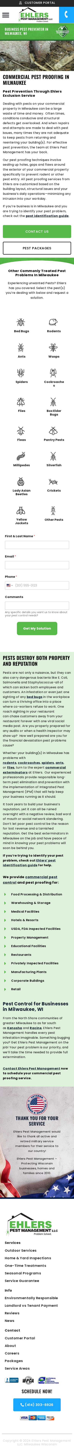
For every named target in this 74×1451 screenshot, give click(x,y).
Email (10, 556)
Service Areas (17, 1368)
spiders (48, 763)
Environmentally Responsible (31, 1298)
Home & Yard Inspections (28, 1258)
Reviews (12, 1313)
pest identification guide (47, 216)
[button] (5, 15)
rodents (9, 763)
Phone (11, 577)
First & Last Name (20, 536)
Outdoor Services (21, 1250)
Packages (14, 1360)
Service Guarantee (22, 1280)
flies (10, 767)
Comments (14, 597)
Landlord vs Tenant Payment (31, 1305)
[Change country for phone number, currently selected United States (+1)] (9, 585)
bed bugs (35, 697)
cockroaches (29, 763)
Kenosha (14, 1028)
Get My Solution (37, 628)
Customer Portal (20, 1338)
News (9, 1320)
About (10, 1345)
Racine (36, 1028)
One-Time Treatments (25, 1265)
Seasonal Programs (23, 1273)
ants (60, 763)
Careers (12, 1353)
